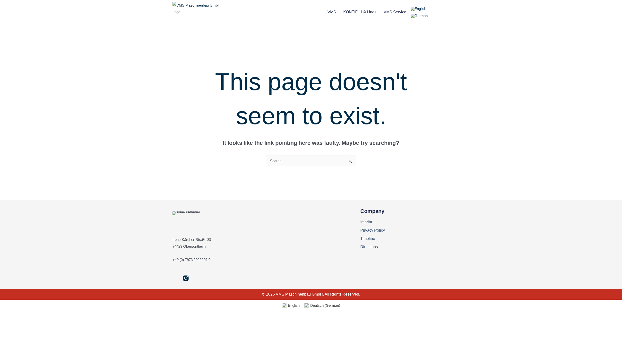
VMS (332, 12)
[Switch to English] (418, 8)
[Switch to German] (419, 15)
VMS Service (395, 12)
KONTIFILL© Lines (359, 12)
